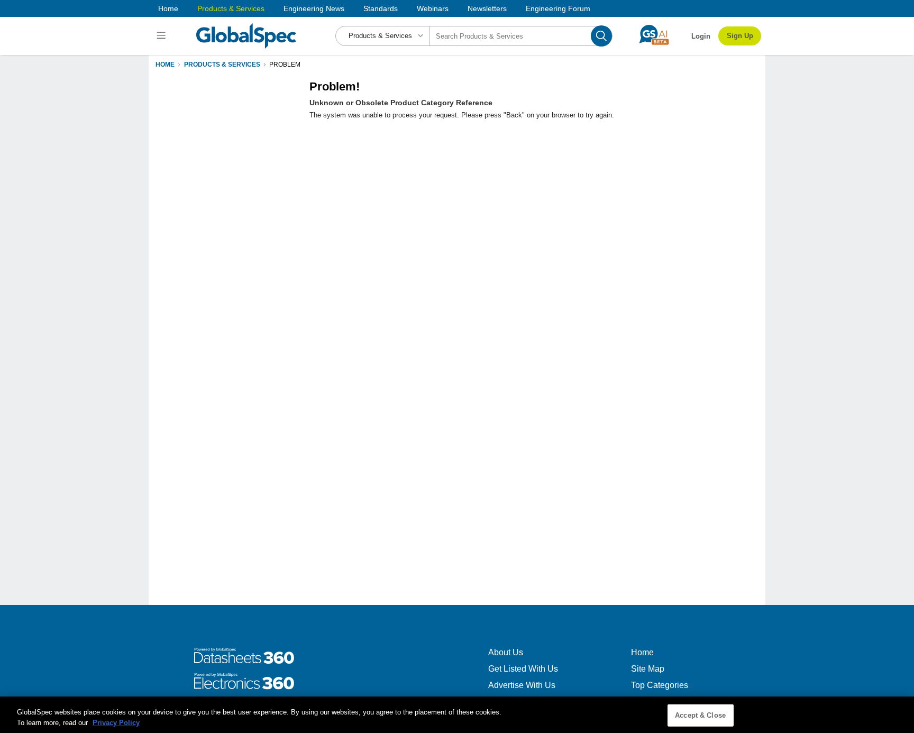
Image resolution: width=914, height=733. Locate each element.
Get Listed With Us (523, 668)
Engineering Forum (558, 8)
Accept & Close (700, 715)
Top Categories (659, 685)
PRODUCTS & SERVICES (222, 64)
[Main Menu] (163, 36)
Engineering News (314, 8)
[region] (457, 715)
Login (700, 36)
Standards (380, 8)
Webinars (433, 8)
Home (168, 8)
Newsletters (487, 8)
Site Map (647, 668)
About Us (505, 652)
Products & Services (230, 8)
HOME (165, 64)
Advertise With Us (521, 685)
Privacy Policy (116, 722)
